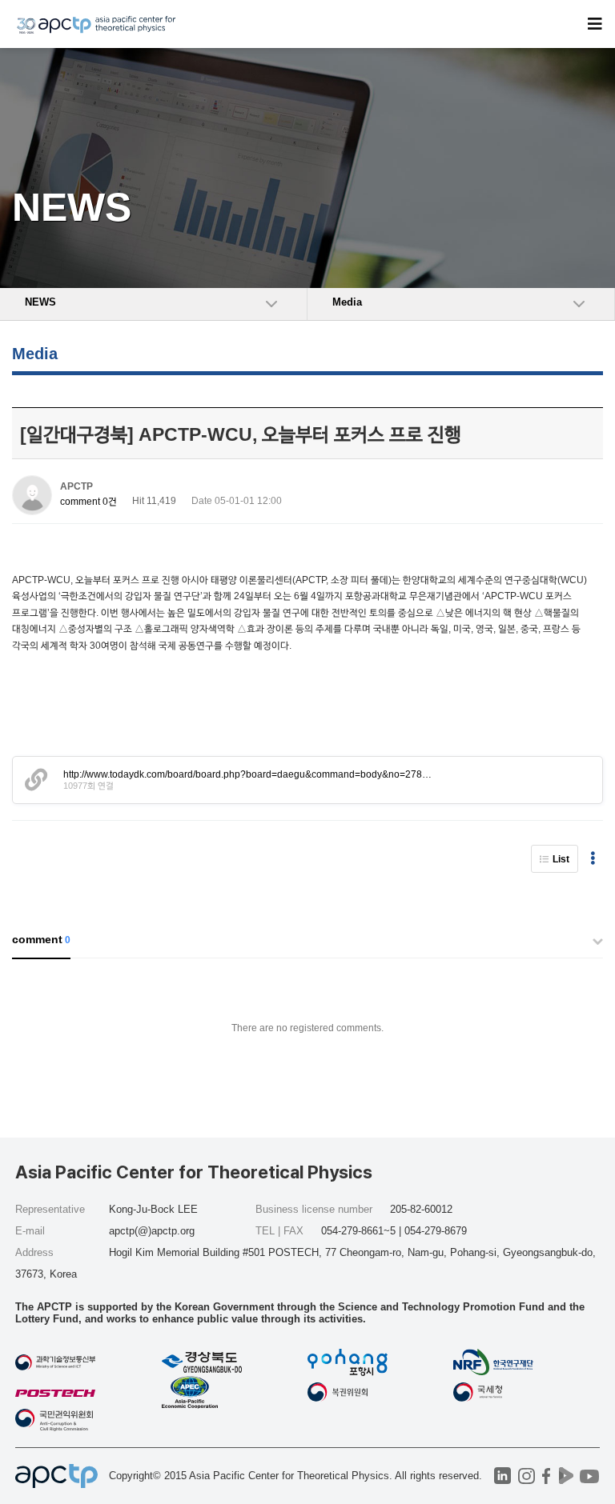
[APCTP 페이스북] (547, 1475)
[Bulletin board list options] (592, 859)
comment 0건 (88, 501)
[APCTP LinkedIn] (502, 1475)
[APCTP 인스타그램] (527, 1475)
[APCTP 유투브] (590, 1475)
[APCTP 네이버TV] (567, 1475)
